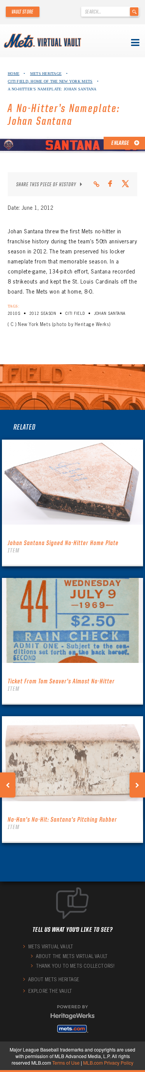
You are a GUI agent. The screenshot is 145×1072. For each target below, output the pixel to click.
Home (13, 73)
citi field (75, 313)
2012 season (42, 313)
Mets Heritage (46, 73)
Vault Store (23, 11)
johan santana (109, 313)
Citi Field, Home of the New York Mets (50, 81)
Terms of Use (66, 1062)
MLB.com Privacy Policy (108, 1062)
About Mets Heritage (54, 979)
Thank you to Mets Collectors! (75, 966)
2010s (14, 313)
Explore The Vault (50, 991)
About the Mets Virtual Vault (72, 956)
